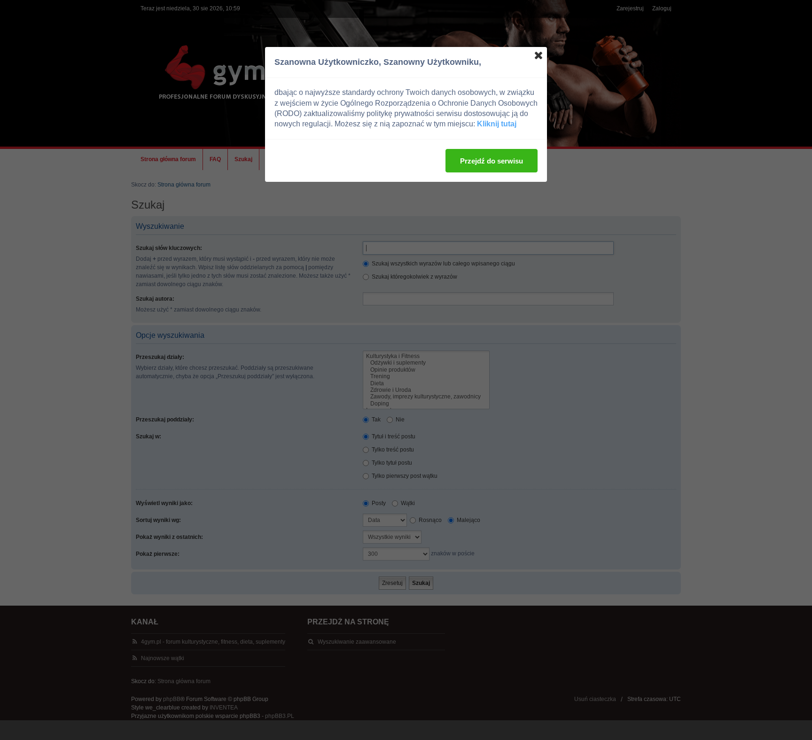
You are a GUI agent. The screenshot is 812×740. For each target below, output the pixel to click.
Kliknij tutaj (496, 124)
